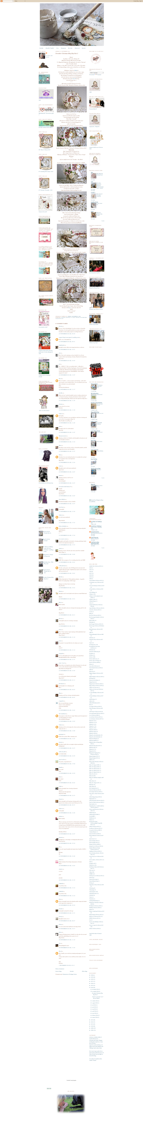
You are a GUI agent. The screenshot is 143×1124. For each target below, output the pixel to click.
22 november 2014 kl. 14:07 (67, 472)
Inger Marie (93, 440)
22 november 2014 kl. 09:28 (67, 333)
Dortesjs (60, 916)
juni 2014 (94, 1007)
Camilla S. (93, 192)
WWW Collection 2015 (94, 918)
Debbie (75, 70)
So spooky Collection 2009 (94, 830)
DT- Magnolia (92, 644)
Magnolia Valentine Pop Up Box (99, 214)
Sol (59, 364)
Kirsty (60, 899)
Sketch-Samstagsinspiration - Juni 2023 (97, 533)
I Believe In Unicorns (93, 687)
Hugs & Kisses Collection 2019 (95, 685)
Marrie (60, 602)
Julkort (63, 317)
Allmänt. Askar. (92, 599)
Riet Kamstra (61, 683)
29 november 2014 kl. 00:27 (67, 920)
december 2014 (95, 989)
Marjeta (60, 591)
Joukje (60, 786)
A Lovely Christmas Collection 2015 (96, 585)
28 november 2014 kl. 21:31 (67, 913)
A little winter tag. (99, 204)
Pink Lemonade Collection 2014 (96, 800)
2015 (90, 569)
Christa (60, 924)
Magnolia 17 (92, 726)
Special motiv (92, 838)
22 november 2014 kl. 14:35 (67, 483)
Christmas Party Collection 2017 (96, 639)
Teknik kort (91, 865)
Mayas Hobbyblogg (95, 412)
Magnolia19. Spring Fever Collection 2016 (94, 753)
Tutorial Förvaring (93, 879)
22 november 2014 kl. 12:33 (67, 451)
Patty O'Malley (62, 499)
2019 (90, 577)
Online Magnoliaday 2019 (94, 797)
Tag (90, 861)
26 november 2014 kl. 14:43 (67, 865)
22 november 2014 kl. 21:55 (67, 659)
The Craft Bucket (62, 713)
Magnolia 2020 (92, 733)
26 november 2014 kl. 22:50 (67, 880)
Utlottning (91, 888)
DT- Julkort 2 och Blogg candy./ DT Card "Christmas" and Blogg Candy (48, 549)
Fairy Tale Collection (93, 666)
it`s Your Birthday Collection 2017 (96, 692)
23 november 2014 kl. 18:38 (67, 773)
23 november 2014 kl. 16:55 (67, 748)
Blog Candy (91, 620)
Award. (90, 611)
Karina (60, 932)
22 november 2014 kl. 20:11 (67, 615)
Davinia (60, 326)
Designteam (63, 48)
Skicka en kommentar (59, 968)
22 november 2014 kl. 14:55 (67, 503)
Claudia (60, 767)
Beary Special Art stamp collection (99, 195)
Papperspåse (92, 798)
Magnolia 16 (92, 724)
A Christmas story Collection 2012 (96, 582)
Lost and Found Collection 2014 (96, 713)
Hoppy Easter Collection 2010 (95, 683)
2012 (92, 1022)
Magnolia (93, 484)
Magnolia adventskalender (94, 735)
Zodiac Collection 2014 (94, 928)
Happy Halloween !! (95, 544)
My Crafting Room (93, 788)
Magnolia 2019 (92, 731)
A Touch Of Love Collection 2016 (96, 589)
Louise (60, 466)
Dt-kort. (91, 657)
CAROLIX (61, 883)
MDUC (90, 759)
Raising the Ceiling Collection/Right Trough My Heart (95, 823)
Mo (59, 847)
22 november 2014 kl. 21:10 (67, 637)
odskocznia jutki (62, 751)
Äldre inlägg (84, 971)
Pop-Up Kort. (92, 804)
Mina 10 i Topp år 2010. (94, 766)
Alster (90, 603)
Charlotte (61, 837)
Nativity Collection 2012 (94, 790)
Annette (60, 475)
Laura (60, 640)
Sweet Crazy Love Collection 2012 (96, 856)
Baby (90, 613)
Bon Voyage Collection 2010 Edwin (96, 625)
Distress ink (77, 48)
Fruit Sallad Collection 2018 (95, 667)
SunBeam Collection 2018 (94, 851)
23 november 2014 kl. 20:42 (67, 782)
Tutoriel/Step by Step (93, 881)
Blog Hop (91, 622)
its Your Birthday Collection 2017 (96, 696)
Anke (60, 426)
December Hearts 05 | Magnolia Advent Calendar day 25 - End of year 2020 (97, 186)
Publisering (91, 812)
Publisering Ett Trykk (93, 814)
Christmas (91, 637)
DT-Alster (91, 649)
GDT (90, 669)
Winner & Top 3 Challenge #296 (96, 528)
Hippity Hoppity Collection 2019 (96, 673)
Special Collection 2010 (94, 833)
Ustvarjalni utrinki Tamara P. (65, 486)
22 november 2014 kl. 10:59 (67, 360)
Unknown (61, 413)
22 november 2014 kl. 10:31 (67, 349)
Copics (90, 642)
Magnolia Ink (92, 747)
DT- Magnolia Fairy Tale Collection (94, 647)
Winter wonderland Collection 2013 (96, 911)
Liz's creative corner (63, 539)
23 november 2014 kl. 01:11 (67, 680)
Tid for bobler (99, 441)
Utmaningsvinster (93, 893)
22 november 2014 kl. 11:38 (67, 410)
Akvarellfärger (92, 592)
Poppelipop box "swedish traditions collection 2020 (96, 806)
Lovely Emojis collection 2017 (95, 718)
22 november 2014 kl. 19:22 (67, 587)
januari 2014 (95, 1017)
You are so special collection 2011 (96, 925)
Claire (92, 211)
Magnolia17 (92, 749)
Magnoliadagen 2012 (93, 756)
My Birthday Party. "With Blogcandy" (48, 562)
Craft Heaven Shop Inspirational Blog (95, 542)
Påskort (91, 819)
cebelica (60, 548)
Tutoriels (84, 48)
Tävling (91, 883)
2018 (90, 575)
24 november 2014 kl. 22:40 (67, 856)
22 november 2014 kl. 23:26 (67, 670)
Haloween (91, 671)
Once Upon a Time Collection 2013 (96, 793)
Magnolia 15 (92, 722)
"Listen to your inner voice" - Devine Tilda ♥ (98, 997)
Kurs (90, 704)
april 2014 (94, 1011)
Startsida (41, 48)
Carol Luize (61, 507)
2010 (92, 1026)
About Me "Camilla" (50, 48)
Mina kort (91, 775)
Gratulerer (99, 469)
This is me (91, 870)
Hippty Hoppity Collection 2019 (96, 676)
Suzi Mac (61, 393)
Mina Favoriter (92, 774)
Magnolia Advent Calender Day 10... (47, 532)
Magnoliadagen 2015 (93, 758)
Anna (60, 776)
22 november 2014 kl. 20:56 (67, 626)
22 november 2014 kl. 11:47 (67, 432)
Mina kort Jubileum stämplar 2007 (96, 777)
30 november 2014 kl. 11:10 (67, 939)
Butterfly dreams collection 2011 (96, 629)
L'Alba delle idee (62, 565)
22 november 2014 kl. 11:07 (67, 375)
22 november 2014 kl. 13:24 (67, 462)
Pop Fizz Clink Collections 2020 (96, 802)
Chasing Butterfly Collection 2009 (96, 634)
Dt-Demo (91, 653)
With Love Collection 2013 (94, 916)
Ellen (60, 454)
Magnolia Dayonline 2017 (94, 745)
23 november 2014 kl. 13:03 (67, 721)
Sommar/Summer (92, 832)
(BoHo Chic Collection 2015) (95, 566)
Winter (90, 909)
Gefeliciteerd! (99, 394)
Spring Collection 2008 (94, 844)
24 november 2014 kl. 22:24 (67, 843)
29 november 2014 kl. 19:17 (67, 928)
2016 (90, 571)
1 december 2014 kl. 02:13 (67, 965)
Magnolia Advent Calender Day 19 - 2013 (47, 571)
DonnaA (60, 799)
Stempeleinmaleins (95, 532)
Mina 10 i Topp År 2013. (94, 770)
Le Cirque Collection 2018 (94, 706)
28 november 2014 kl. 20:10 (67, 905)
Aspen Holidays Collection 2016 (96, 608)
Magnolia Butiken (93, 740)
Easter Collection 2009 (94, 662)
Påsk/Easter (91, 818)
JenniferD (61, 653)
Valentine (91, 895)
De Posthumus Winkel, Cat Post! (99, 386)
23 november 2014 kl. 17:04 (67, 763)
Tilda (73, 317)
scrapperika (61, 701)
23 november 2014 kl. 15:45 (67, 738)
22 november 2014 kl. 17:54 (67, 535)
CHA (90, 632)
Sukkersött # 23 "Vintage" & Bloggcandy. (48, 555)
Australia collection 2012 (94, 609)
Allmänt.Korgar (92, 601)
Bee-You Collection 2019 (94, 615)
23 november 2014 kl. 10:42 (67, 710)
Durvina (60, 618)
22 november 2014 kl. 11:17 (67, 389)
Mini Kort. (91, 784)
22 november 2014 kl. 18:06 (67, 554)
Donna (60, 629)
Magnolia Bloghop (93, 738)
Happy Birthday (100, 451)
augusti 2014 (95, 1003)
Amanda (60, 908)
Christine (61, 404)
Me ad (60, 378)
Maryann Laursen (62, 436)
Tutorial (91, 877)
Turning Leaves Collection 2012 (96, 875)
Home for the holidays (93, 680)
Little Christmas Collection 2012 (96, 708)
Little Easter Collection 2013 (95, 711)
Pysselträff (91, 816)
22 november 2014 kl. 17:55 (67, 544)
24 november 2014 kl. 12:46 (67, 812)
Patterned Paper (94, 384)
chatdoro (61, 869)
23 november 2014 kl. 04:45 (67, 689)
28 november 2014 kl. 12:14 (67, 887)
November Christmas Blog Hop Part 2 (48, 578)
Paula (60, 558)
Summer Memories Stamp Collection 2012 (94, 848)
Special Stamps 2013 (93, 842)
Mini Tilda (91, 786)
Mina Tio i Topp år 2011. (94, 782)
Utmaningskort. (92, 891)
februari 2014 (95, 1015)
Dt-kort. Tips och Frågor (94, 660)
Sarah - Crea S (62, 663)
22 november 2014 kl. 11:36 (67, 400)
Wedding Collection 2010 (94, 907)
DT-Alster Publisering (94, 651)
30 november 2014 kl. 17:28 (67, 947)
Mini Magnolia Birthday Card (100, 174)
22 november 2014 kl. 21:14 (67, 650)
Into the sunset (100, 432)
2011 (92, 1024)
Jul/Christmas (92, 699)
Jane (60, 353)
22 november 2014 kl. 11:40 (67, 422)
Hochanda (91, 678)
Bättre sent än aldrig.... (99, 486)
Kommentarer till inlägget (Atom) (70, 974)
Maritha (60, 576)
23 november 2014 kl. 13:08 (67, 730)
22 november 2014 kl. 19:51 (67, 599)
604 (92, 522)
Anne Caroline (62, 759)
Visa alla (103, 220)
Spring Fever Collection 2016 (95, 846)
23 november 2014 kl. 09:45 (67, 697)
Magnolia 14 (69, 317)
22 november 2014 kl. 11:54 (67, 441)
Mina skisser (92, 781)
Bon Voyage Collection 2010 (95, 624)
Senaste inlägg (58, 971)
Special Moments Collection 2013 (96, 835)
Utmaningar (91, 889)
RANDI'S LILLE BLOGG (96, 402)
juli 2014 (94, 1005)
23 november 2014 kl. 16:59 (67, 756)
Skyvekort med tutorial (100, 404)
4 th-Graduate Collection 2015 (95, 580)
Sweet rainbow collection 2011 (95, 859)
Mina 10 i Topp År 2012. (94, 768)
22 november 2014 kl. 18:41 (67, 562)
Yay (90, 920)
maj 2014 (94, 1009)
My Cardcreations (94, 393)
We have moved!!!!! (95, 538)
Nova (57, 48)
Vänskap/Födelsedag (93, 900)
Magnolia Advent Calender (46, 539)
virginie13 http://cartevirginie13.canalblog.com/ (69, 337)
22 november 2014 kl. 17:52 (67, 522)
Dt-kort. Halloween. (93, 658)
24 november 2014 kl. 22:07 (67, 834)
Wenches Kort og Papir (96, 468)
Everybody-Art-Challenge (96, 521)
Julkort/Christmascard (94, 702)
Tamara (60, 859)
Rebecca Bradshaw (63, 526)
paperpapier (61, 734)
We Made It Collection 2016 (95, 905)
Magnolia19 (92, 751)
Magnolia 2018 (92, 729)
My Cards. (70, 48)
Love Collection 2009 (93, 715)
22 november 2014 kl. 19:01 (67, 573)
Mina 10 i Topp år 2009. (94, 765)
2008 (92, 1030)
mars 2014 (94, 1013)
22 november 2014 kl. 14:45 (67, 495)
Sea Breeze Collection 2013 (95, 828)
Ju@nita (61, 816)
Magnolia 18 (92, 727)
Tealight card (92, 863)
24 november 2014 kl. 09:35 (67, 805)
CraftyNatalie (61, 345)
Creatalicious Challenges (96, 526)
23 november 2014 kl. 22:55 (67, 795)
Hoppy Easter (92, 682)
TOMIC (91, 874)
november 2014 (95, 991)
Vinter (90, 897)
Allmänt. (91, 594)
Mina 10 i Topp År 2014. (94, 772)
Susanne (60, 742)
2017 (90, 573)
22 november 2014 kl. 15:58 (67, 511)
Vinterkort (91, 899)
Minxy (60, 445)
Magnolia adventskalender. (95, 736)
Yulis (92, 182)
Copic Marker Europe (95, 431)
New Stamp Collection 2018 (95, 791)
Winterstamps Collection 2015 (95, 914)
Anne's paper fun (94, 449)
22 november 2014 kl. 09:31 (67, 341)
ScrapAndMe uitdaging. (99, 423)
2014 (90, 568)
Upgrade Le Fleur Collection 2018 (96, 884)
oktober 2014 (95, 1000)
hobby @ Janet (94, 421)
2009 (92, 1028)
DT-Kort (91, 655)
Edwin (90, 664)
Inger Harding (94, 459)
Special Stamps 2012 (93, 840)
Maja (60, 693)
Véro (60, 943)
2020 (90, 578)
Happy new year (100, 413)
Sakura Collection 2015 (94, 826)
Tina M (74, 78)
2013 (92, 1020)
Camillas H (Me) (94, 202)
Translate (99, 74)
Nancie (69, 307)
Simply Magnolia (94, 537)
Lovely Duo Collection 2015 (95, 717)
